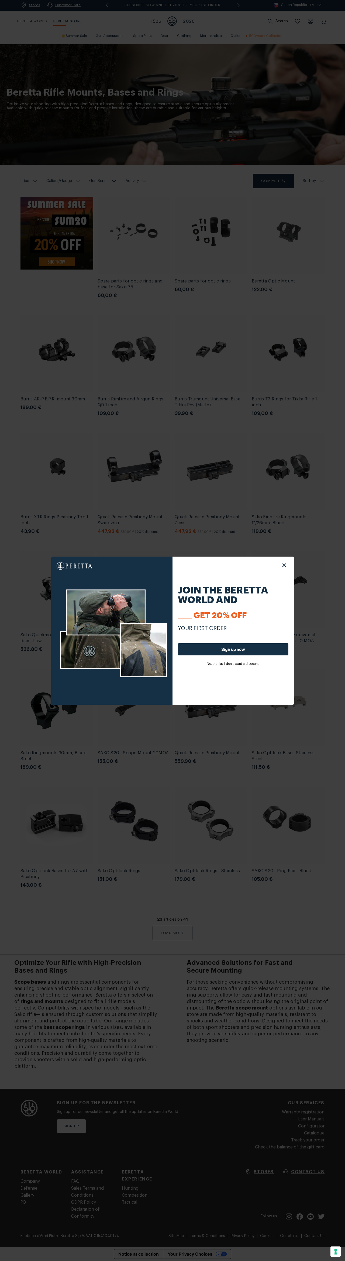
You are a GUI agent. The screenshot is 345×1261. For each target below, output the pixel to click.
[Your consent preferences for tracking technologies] (335, 1251)
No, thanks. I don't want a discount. (233, 663)
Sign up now (233, 649)
